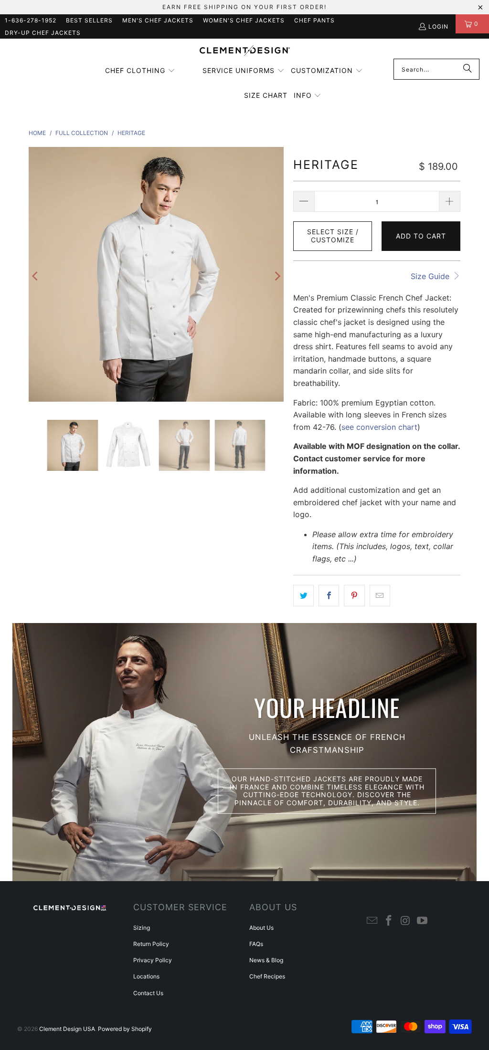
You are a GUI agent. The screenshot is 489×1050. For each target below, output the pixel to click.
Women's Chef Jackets (244, 20)
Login (438, 26)
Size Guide (431, 276)
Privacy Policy (152, 960)
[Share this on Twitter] (303, 596)
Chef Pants (314, 20)
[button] (140, 71)
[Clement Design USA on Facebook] (389, 921)
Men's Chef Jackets (157, 20)
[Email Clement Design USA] (372, 921)
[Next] (276, 276)
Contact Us (148, 993)
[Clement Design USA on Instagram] (406, 921)
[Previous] (35, 276)
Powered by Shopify (125, 1028)
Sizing (141, 927)
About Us (261, 927)
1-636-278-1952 (30, 20)
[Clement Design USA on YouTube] (422, 921)
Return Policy (151, 943)
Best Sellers (89, 20)
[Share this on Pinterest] (354, 596)
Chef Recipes (267, 976)
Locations (146, 976)
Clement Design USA (67, 1028)
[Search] (467, 69)
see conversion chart (379, 427)
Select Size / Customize (333, 236)
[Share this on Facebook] (329, 596)
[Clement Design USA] (245, 51)
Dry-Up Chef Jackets (43, 32)
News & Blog (266, 960)
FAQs (256, 943)
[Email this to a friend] (380, 596)
